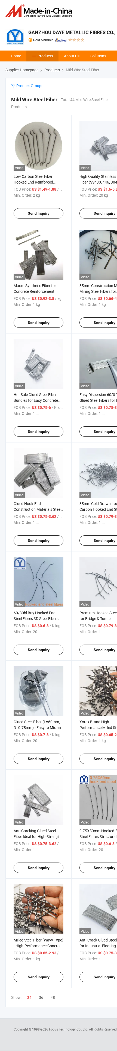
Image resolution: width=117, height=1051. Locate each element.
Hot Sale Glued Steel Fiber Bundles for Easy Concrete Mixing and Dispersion (36, 400)
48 (53, 997)
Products (45, 55)
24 (29, 997)
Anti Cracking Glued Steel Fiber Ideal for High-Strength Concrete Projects (37, 836)
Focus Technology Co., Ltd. (69, 1029)
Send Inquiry (39, 213)
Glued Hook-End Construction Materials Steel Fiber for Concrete (37, 509)
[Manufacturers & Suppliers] (39, 10)
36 (41, 997)
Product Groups (29, 85)
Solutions (98, 55)
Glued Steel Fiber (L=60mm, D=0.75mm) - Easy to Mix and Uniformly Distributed (38, 727)
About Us (71, 55)
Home (16, 55)
